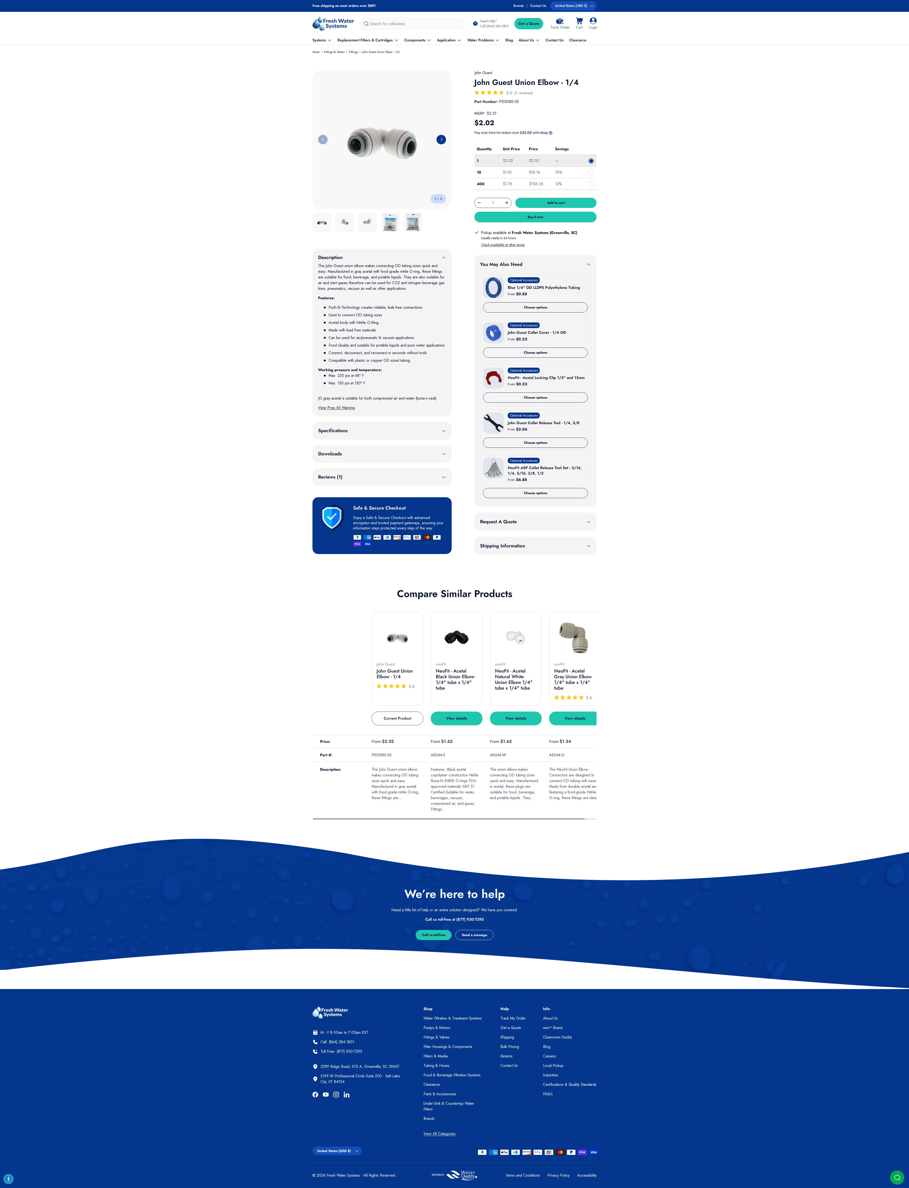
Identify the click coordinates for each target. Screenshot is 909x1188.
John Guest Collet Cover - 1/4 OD (537, 332)
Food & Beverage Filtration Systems (452, 1075)
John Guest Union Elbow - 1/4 (381, 52)
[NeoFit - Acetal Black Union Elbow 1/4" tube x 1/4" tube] (456, 637)
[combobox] (412, 24)
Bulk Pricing (509, 1046)
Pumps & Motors (436, 1027)
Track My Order (513, 1018)
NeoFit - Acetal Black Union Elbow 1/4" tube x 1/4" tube (455, 679)
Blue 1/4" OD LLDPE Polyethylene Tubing (544, 287)
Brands (518, 5)
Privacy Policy (559, 1175)
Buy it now (536, 217)
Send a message (474, 935)
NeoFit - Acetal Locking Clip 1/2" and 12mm (546, 377)
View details (456, 718)
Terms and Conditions (523, 1175)
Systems (319, 40)
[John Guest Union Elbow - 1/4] (397, 637)
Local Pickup (553, 1065)
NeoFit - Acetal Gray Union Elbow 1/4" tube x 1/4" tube (573, 679)
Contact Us (538, 5)
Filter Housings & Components (447, 1046)
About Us (526, 40)
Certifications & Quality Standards (570, 1084)
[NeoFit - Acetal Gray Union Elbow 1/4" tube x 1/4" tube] (575, 637)
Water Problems (480, 40)
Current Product (397, 718)
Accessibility (587, 1175)
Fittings (353, 52)
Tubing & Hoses (436, 1065)
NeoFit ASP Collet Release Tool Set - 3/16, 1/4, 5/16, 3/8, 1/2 (545, 470)
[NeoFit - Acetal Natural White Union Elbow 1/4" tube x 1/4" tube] (516, 637)
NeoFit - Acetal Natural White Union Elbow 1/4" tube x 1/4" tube (514, 679)
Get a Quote (528, 23)
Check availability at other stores (503, 244)
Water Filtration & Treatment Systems (452, 1018)
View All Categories (439, 1133)
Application (446, 40)
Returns (506, 1056)
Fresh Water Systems (343, 1175)
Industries (550, 1075)
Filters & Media (435, 1056)
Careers (549, 1056)
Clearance (577, 40)
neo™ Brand (552, 1027)
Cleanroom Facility (557, 1037)
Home (316, 52)
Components (414, 40)
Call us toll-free (433, 935)
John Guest (483, 72)
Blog (509, 40)
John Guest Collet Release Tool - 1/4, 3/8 (543, 423)
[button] (579, 24)
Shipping (507, 1037)
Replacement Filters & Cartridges (365, 40)
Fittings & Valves (334, 52)
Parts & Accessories (439, 1094)
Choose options (535, 307)
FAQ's (548, 1094)
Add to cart (556, 202)
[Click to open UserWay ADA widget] (8, 1179)
